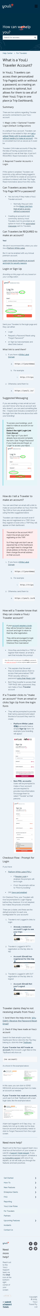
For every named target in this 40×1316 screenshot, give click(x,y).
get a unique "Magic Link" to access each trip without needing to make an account (19, 136)
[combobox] (18, 37)
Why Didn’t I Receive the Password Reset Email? (20, 1021)
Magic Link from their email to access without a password (23, 208)
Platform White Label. (16, 248)
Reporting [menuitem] (8, 1202)
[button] (35, 1178)
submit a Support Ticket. (7, 1304)
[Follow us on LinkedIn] (35, 1248)
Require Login (20, 876)
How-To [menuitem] (7, 1183)
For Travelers (21, 53)
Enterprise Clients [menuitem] (11, 1192)
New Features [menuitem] (9, 1187)
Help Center (7, 53)
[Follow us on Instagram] (35, 1243)
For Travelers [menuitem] (9, 1211)
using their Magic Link (26, 678)
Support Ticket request (19, 1153)
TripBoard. (27, 1042)
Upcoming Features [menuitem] (12, 1220)
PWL (16, 726)
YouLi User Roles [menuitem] (11, 1206)
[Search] (35, 37)
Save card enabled (19, 892)
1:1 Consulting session (11, 1158)
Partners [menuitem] (7, 1216)
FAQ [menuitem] (5, 1197)
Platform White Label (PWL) (19, 872)
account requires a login (22, 626)
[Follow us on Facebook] (30, 1243)
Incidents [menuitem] (7, 1225)
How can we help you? (17, 29)
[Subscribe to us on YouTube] (30, 1248)
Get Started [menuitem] (8, 1178)
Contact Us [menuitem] (8, 1230)
